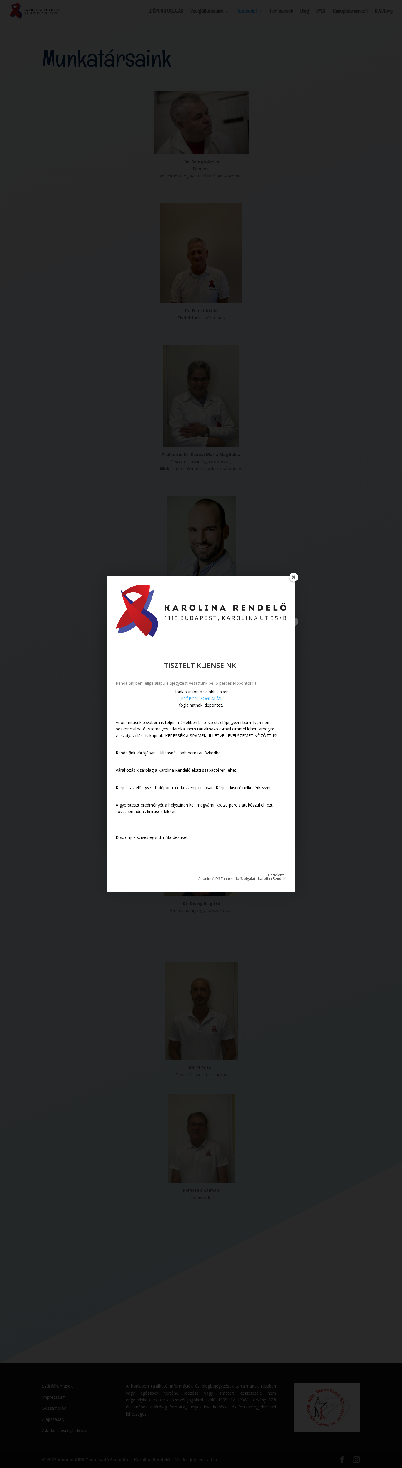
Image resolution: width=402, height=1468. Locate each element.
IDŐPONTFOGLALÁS (201, 698)
